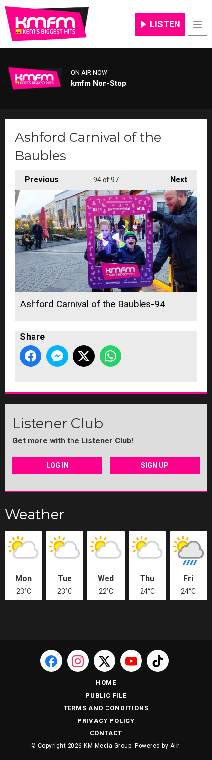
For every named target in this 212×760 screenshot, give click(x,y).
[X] (104, 661)
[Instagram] (78, 661)
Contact (106, 733)
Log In (57, 465)
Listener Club (57, 423)
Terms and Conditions (106, 708)
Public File (106, 695)
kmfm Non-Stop (98, 83)
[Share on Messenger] (57, 356)
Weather (35, 514)
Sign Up (155, 465)
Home (106, 682)
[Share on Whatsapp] (110, 356)
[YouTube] (131, 661)
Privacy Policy (106, 720)
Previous (37, 179)
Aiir (174, 745)
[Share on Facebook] (30, 356)
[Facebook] (51, 661)
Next (173, 179)
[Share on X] (84, 356)
